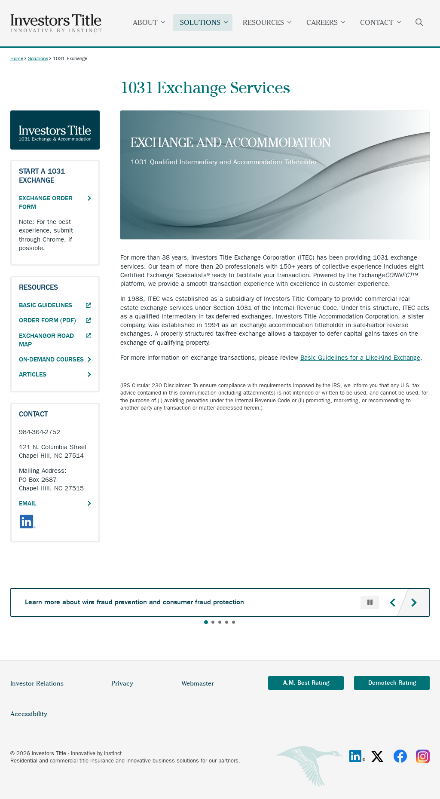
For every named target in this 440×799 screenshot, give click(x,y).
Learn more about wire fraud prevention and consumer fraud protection (134, 602)
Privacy (122, 683)
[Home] (56, 23)
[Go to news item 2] (212, 622)
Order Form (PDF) (55, 320)
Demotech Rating (392, 682)
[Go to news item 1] (206, 622)
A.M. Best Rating (306, 682)
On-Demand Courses (51, 359)
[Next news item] (414, 602)
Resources (263, 22)
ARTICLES (32, 374)
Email (28, 503)
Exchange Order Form (46, 202)
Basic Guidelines (55, 305)
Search (419, 23)
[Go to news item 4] (226, 622)
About (145, 22)
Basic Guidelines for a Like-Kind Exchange (360, 357)
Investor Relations (37, 683)
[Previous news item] (392, 602)
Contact (377, 22)
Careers (322, 22)
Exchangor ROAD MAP (46, 340)
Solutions (200, 22)
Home (16, 58)
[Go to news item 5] (233, 622)
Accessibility (28, 714)
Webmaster (197, 683)
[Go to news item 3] (219, 622)
